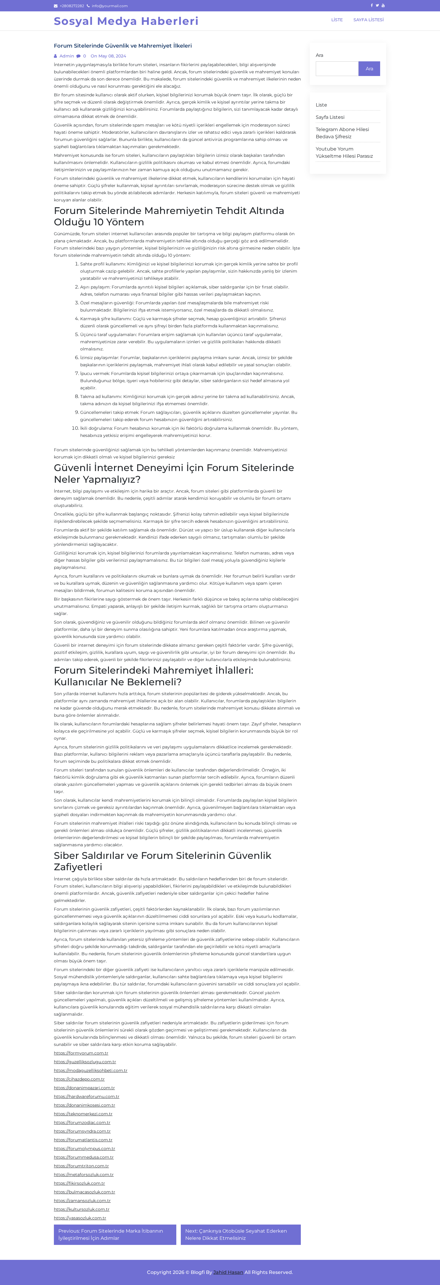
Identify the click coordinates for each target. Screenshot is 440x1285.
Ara (319, 55)
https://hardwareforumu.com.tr (86, 1096)
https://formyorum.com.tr (81, 1053)
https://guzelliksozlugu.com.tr (85, 1061)
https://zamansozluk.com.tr (82, 1200)
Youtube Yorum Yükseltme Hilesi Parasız (344, 152)
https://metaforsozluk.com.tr (84, 1174)
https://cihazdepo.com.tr (79, 1079)
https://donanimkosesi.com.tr (84, 1105)
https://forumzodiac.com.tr (82, 1122)
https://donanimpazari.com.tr (84, 1087)
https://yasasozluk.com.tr (80, 1218)
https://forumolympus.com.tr (84, 1148)
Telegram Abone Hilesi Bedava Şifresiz (342, 133)
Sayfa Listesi (330, 117)
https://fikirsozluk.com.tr (79, 1183)
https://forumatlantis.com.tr (83, 1140)
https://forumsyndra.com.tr (82, 1131)
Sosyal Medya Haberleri (126, 21)
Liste (321, 105)
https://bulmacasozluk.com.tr (84, 1192)
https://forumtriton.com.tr (81, 1166)
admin (66, 56)
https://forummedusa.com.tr (84, 1157)
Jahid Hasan (228, 1272)
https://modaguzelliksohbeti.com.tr (91, 1070)
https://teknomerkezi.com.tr (83, 1114)
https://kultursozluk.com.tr (82, 1209)
